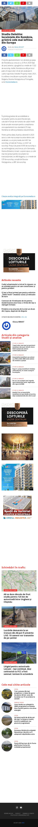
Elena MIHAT (19, 47)
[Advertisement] (19, 100)
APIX (23, 823)
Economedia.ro (11, 82)
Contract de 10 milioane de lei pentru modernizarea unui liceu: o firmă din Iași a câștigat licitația (19, 303)
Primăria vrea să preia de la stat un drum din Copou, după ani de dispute (18, 310)
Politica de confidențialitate (20, 815)
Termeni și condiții (28, 813)
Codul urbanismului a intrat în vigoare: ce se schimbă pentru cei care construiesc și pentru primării (19, 286)
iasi (26, 317)
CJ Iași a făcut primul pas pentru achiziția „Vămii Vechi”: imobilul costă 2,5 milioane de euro (18, 295)
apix (22, 317)
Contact (18, 813)
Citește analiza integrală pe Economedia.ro (18, 196)
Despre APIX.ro (8, 813)
